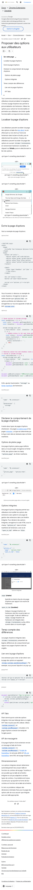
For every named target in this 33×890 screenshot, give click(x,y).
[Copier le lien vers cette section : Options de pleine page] (23, 442)
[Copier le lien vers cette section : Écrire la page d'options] (27, 226)
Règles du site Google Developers (18, 819)
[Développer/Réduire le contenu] (15, 57)
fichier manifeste (7, 386)
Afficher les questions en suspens (11, 840)
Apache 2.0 (13, 817)
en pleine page (22, 429)
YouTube (3, 868)
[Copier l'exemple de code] (30, 241)
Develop (7, 11)
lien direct (21, 130)
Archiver (3, 854)
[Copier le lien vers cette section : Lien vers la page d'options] (25, 654)
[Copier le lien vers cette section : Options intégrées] (19, 506)
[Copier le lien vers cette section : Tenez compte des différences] (14, 632)
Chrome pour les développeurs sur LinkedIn (13, 871)
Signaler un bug (6, 837)
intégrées (9, 431)
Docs (3, 8)
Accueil (3, 35)
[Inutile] (24, 39)
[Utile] (22, 39)
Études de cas (5, 851)
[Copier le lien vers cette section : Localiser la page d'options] (3, 122)
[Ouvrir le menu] (3, 2)
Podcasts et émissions (7, 857)
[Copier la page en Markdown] (9, 51)
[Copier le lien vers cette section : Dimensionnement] (19, 761)
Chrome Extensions (17, 8)
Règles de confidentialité (23, 881)
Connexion (27, 2)
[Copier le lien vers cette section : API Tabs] (10, 714)
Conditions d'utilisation (8, 881)
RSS (2, 873)
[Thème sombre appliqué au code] (27, 241)
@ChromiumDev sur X (7, 865)
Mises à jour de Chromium (8, 848)
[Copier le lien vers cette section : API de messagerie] (19, 739)
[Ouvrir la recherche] (17, 2)
